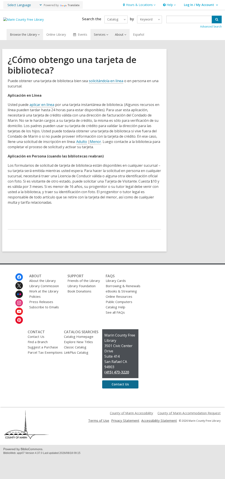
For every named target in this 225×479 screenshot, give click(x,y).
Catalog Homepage (78, 336)
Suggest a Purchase (43, 347)
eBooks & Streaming (121, 291)
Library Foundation (81, 286)
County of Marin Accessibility (131, 413)
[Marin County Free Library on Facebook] (19, 277)
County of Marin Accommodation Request (189, 413)
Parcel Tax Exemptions (45, 352)
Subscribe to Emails (44, 307)
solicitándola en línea (106, 80)
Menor (95, 141)
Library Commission (44, 286)
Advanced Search (211, 26)
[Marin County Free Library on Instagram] (19, 303)
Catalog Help (115, 307)
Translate (73, 5)
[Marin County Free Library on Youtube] (19, 311)
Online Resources (119, 296)
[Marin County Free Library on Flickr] (19, 294)
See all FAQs (115, 312)
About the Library (42, 280)
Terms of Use (98, 420)
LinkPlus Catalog (76, 352)
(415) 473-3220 (116, 372)
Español (138, 34)
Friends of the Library (83, 280)
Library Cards (116, 280)
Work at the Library (43, 291)
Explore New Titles (78, 342)
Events (82, 34)
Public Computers (119, 302)
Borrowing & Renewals (123, 286)
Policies (35, 296)
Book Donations (79, 291)
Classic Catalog (75, 347)
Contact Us (36, 336)
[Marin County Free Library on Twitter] (19, 285)
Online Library (56, 34)
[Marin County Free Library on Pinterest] (19, 320)
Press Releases (41, 302)
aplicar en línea (41, 104)
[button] (139, 5)
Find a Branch (38, 342)
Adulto (81, 141)
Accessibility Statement (159, 420)
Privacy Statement (125, 420)
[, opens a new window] (26, 438)
